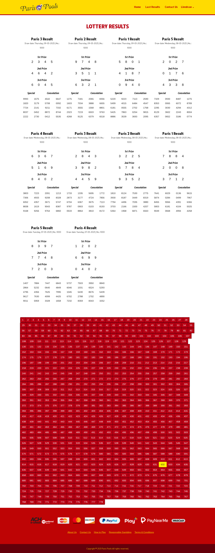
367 (155, 400)
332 (55, 395)
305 (186, 384)
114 (69, 341)
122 (130, 341)
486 (55, 432)
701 (186, 480)
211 (139, 362)
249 (93, 373)
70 (113, 330)
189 (139, 357)
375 (47, 405)
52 (171, 325)
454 (147, 421)
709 (78, 486)
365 (139, 400)
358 (86, 400)
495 (124, 432)
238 (178, 368)
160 (86, 352)
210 (132, 362)
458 (178, 421)
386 (132, 405)
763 (155, 496)
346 (163, 395)
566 (163, 448)
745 (186, 491)
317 (108, 389)
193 (170, 357)
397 (47, 411)
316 (101, 389)
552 (55, 448)
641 (62, 470)
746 (24, 496)
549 (32, 448)
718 (147, 486)
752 (70, 496)
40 (94, 325)
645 (93, 470)
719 (155, 486)
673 (139, 475)
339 (109, 395)
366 (147, 400)
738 (132, 491)
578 (86, 454)
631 (155, 464)
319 (124, 389)
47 (139, 325)
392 (178, 405)
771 (47, 502)
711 (93, 486)
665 (78, 475)
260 (178, 373)
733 (93, 491)
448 (101, 421)
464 (55, 427)
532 (70, 443)
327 (186, 389)
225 (78, 368)
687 (78, 480)
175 (32, 357)
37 (75, 325)
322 (147, 389)
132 (39, 346)
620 (70, 464)
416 (24, 416)
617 (47, 464)
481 (186, 427)
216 (178, 362)
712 (101, 486)
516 (116, 437)
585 (139, 454)
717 (139, 486)
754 (86, 496)
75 (146, 330)
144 (132, 346)
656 (178, 470)
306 (24, 389)
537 (109, 443)
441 (47, 421)
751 (62, 496)
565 (155, 448)
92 (81, 336)
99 (126, 336)
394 (24, 411)
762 (147, 496)
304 (178, 384)
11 (76, 320)
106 (180, 336)
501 (170, 432)
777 (93, 502)
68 (100, 330)
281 (170, 379)
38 (81, 325)
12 (83, 320)
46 (133, 325)
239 (186, 368)
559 (109, 448)
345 (155, 395)
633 (170, 464)
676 (163, 475)
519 (139, 437)
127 (169, 341)
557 (93, 448)
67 (94, 330)
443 (62, 421)
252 (116, 373)
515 (108, 437)
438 (24, 421)
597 (62, 459)
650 (132, 470)
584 (132, 454)
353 (47, 400)
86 (42, 336)
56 (23, 330)
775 (78, 502)
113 (62, 341)
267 (62, 379)
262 (24, 379)
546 (178, 443)
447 (93, 421)
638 (39, 470)
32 (42, 325)
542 (147, 443)
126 (161, 341)
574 (55, 454)
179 (62, 357)
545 (170, 443)
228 (101, 368)
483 (32, 432)
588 (163, 454)
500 (163, 432)
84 (29, 336)
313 (78, 389)
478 (163, 427)
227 (93, 368)
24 (160, 320)
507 (47, 437)
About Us (72, 532)
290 (70, 384)
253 (124, 373)
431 (139, 416)
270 (86, 379)
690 (101, 480)
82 (191, 330)
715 (124, 486)
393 (186, 405)
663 (62, 475)
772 (55, 502)
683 (47, 480)
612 (178, 459)
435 (170, 416)
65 (81, 330)
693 (124, 480)
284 (24, 384)
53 (178, 325)
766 (178, 496)
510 (70, 437)
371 (186, 400)
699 (170, 480)
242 (39, 373)
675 (155, 475)
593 (32, 459)
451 (124, 421)
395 (32, 411)
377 (62, 405)
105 (172, 336)
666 (86, 475)
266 (55, 379)
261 (186, 373)
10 (70, 320)
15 (102, 320)
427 (109, 416)
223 (62, 368)
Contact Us (171, 7)
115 (77, 341)
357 (78, 400)
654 (163, 470)
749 (47, 496)
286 (39, 384)
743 (170, 491)
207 (109, 362)
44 (120, 325)
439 (32, 421)
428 (116, 416)
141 (109, 346)
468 (86, 427)
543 (155, 443)
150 (178, 346)
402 (86, 411)
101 (141, 336)
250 (101, 373)
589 (170, 454)
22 (147, 320)
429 (124, 416)
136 (70, 346)
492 (101, 432)
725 (32, 491)
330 (39, 395)
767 (186, 496)
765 (170, 496)
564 (147, 448)
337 (93, 395)
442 (55, 421)
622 (86, 464)
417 (32, 416)
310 (55, 389)
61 (55, 330)
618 (55, 464)
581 (109, 454)
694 (132, 480)
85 (36, 336)
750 (55, 496)
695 (139, 480)
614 (24, 464)
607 (139, 459)
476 (147, 427)
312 (70, 389)
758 (116, 496)
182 (86, 357)
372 (24, 405)
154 (39, 352)
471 (109, 427)
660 (39, 475)
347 (170, 395)
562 (132, 448)
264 (39, 379)
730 (70, 491)
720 (162, 486)
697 (155, 480)
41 (100, 325)
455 (155, 421)
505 (32, 437)
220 (39, 368)
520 (147, 437)
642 (70, 470)
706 (55, 486)
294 (101, 384)
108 (24, 341)
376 (55, 405)
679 (186, 475)
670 (116, 475)
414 (178, 411)
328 (24, 395)
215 (170, 362)
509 (62, 437)
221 (47, 368)
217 (186, 362)
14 (96, 320)
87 (49, 336)
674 (147, 475)
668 (101, 475)
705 (47, 486)
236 (163, 368)
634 (178, 464)
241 (32, 373)
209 (124, 362)
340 (116, 395)
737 (124, 491)
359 (93, 400)
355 (62, 400)
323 (155, 389)
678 (178, 475)
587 (155, 454)
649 (124, 470)
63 (68, 330)
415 (186, 411)
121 (122, 341)
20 (134, 320)
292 (86, 384)
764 (163, 496)
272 (101, 379)
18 (121, 320)
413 (170, 411)
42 (107, 325)
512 (85, 437)
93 (88, 336)
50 (159, 325)
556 (86, 448)
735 (109, 491)
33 (49, 325)
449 (109, 421)
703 (32, 486)
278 (147, 379)
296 (116, 384)
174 (24, 357)
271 (93, 379)
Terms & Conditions (144, 532)
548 (24, 448)
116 (84, 341)
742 (163, 491)
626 (116, 464)
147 (155, 346)
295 (109, 384)
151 (186, 346)
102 (149, 336)
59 (42, 330)
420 (55, 416)
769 (32, 502)
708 (70, 486)
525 (186, 437)
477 (155, 427)
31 (36, 325)
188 (132, 357)
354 (55, 400)
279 (155, 379)
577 (78, 454)
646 (101, 470)
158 (70, 352)
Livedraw (186, 7)
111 (46, 341)
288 (55, 384)
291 (78, 384)
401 (78, 411)
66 (88, 330)
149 (170, 346)
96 (107, 336)
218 (24, 368)
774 (70, 502)
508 (55, 437)
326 (178, 389)
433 (155, 416)
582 (116, 454)
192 (163, 357)
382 (101, 405)
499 (155, 432)
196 (24, 362)
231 (124, 368)
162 (101, 352)
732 (86, 491)
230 (116, 368)
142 (116, 346)
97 (113, 336)
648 (116, 470)
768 (24, 502)
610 (163, 459)
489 (78, 432)
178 (55, 357)
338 (101, 395)
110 (39, 341)
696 (147, 480)
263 (32, 379)
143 (124, 346)
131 (32, 346)
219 (32, 368)
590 (178, 454)
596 (55, 459)
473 (124, 427)
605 (124, 459)
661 (47, 475)
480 (178, 427)
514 (101, 437)
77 (159, 330)
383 (109, 405)
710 (86, 486)
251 (109, 373)
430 (132, 416)
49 (152, 325)
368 (163, 400)
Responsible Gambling (120, 532)
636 (24, 470)
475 (139, 427)
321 (139, 389)
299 (139, 384)
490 (86, 432)
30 (29, 325)
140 (101, 346)
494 (116, 432)
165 (124, 352)
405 (109, 411)
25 (167, 320)
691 (109, 480)
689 (93, 480)
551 (47, 448)
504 (24, 437)
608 (147, 459)
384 (116, 405)
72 (126, 330)
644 (86, 470)
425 (93, 416)
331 (47, 395)
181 (78, 357)
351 (32, 400)
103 (157, 336)
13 (89, 320)
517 (124, 437)
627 (124, 464)
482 (24, 432)
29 (23, 325)
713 (108, 486)
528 (39, 443)
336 (86, 395)
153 (32, 352)
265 (47, 379)
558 (101, 448)
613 (186, 459)
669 (109, 475)
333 (62, 395)
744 (178, 491)
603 (109, 459)
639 (47, 470)
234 (147, 368)
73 (133, 330)
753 (78, 496)
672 (132, 475)
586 (147, 454)
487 (62, 432)
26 (173, 320)
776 (86, 502)
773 (62, 502)
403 (93, 411)
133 (47, 346)
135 (62, 346)
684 (55, 480)
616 (39, 464)
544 (163, 443)
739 (139, 491)
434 (163, 416)
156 (55, 352)
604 (116, 459)
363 (124, 400)
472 (116, 427)
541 (139, 443)
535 (93, 443)
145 (139, 346)
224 (70, 368)
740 (147, 491)
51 (165, 325)
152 (24, 352)
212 (147, 362)
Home (137, 7)
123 (138, 341)
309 (47, 389)
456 (163, 421)
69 (107, 330)
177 (47, 357)
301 (155, 384)
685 (62, 480)
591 (186, 454)
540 (132, 443)
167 (139, 352)
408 (132, 411)
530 (55, 443)
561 (124, 448)
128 (176, 341)
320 (132, 389)
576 (70, 454)
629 (139, 464)
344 (147, 395)
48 (146, 325)
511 (78, 437)
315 (93, 389)
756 (101, 496)
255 (139, 373)
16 (109, 320)
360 (101, 400)
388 (147, 405)
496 (132, 432)
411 (155, 411)
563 (139, 448)
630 (147, 464)
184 (101, 357)
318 (116, 389)
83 (23, 336)
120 (115, 341)
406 (116, 411)
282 (178, 379)
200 (55, 362)
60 (49, 330)
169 (155, 352)
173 (186, 352)
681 (32, 480)
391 (170, 405)
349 (186, 395)
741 (155, 491)
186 (116, 357)
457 (170, 421)
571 (32, 454)
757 (109, 496)
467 (78, 427)
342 (132, 395)
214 (162, 362)
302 (163, 384)
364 (132, 400)
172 (178, 352)
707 (62, 486)
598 (70, 459)
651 (139, 470)
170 (163, 352)
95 (100, 336)
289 (62, 384)
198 (39, 362)
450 (116, 421)
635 (186, 464)
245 (62, 373)
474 (132, 427)
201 (62, 362)
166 (132, 352)
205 (93, 362)
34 (55, 325)
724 (24, 491)
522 (162, 437)
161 (93, 352)
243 (47, 373)
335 (78, 395)
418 (39, 416)
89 (62, 336)
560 (116, 448)
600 (86, 459)
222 (55, 368)
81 (184, 330)
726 (39, 491)
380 (86, 405)
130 (24, 346)
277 (139, 379)
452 (132, 421)
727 (47, 491)
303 (170, 384)
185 (109, 357)
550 (39, 448)
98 (120, 336)
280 (163, 379)
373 (32, 405)
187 (124, 357)
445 (78, 421)
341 (124, 395)
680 (24, 480)
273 (109, 379)
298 (132, 384)
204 (86, 362)
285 (32, 384)
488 (70, 432)
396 (39, 411)
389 (155, 405)
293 (93, 384)
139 (93, 346)
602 (101, 459)
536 (101, 443)
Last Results (152, 7)
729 (62, 491)
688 (86, 480)
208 (116, 362)
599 (78, 459)
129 (184, 341)
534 (86, 443)
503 (186, 432)
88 (55, 336)
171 (170, 352)
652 (147, 470)
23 (154, 320)
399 (62, 411)
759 (124, 496)
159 (78, 352)
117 (92, 341)
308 (39, 389)
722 (178, 486)
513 (93, 437)
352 (39, 400)
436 (178, 416)
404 (101, 411)
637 (32, 470)
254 (132, 373)
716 (132, 486)
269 (78, 379)
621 (78, 464)
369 (170, 400)
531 (62, 443)
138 (86, 346)
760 (132, 496)
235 (155, 368)
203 (78, 362)
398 (55, 411)
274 (116, 379)
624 (101, 464)
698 (163, 480)
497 (139, 432)
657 (186, 470)
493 (109, 432)
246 (70, 373)
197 (32, 362)
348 (178, 395)
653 (155, 470)
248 (86, 373)
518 (132, 437)
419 (47, 416)
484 (39, 432)
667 (93, 475)
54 (184, 325)
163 (109, 352)
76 (152, 330)
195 (186, 357)
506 (39, 437)
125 (153, 341)
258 (163, 373)
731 (78, 491)
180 (70, 357)
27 (179, 320)
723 (186, 486)
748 (39, 496)
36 (68, 325)
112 (54, 341)
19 (128, 320)
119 (107, 341)
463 (47, 427)
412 (162, 411)
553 (62, 448)
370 (178, 400)
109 (32, 341)
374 (39, 405)
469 (93, 427)
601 (93, 459)
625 (109, 464)
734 (101, 491)
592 (24, 459)
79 (171, 330)
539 (124, 443)
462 (39, 427)
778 (101, 502)
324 (162, 389)
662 (55, 475)
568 (178, 448)
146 (147, 346)
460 (24, 427)
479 (170, 427)
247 (78, 373)
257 (155, 373)
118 (99, 341)
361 (109, 400)
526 (24, 443)
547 (186, 443)
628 (132, 464)
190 (147, 357)
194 (178, 357)
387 (139, 405)
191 (155, 357)
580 (101, 454)
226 (86, 368)
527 (32, 443)
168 (147, 352)
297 (124, 384)
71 (120, 330)
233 (139, 368)
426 (101, 416)
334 (70, 395)
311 (62, 389)
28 (186, 320)
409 (139, 411)
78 (165, 330)
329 (32, 395)
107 (188, 336)
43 (113, 325)
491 (93, 432)
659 (32, 475)
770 (39, 502)
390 (163, 405)
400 (70, 411)
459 (186, 421)
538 (116, 443)
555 (78, 448)
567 (170, 448)
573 (47, 454)
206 (101, 362)
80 (178, 330)
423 (78, 416)
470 (101, 427)
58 (36, 330)
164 (116, 352)
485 (47, 432)
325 (170, 389)
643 (78, 470)
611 (170, 459)
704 (39, 486)
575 (62, 454)
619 (62, 464)
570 (24, 454)
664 (70, 475)
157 (62, 352)
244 (55, 373)
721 (170, 486)
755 (93, 496)
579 (93, 454)
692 (116, 480)
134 (55, 346)
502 (178, 432)
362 (116, 400)
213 (155, 362)
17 (115, 320)
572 (39, 454)
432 (147, 416)
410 (147, 411)
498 (147, 432)
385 (124, 405)
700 (178, 480)
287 (47, 384)
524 (178, 437)
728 (55, 491)
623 (93, 464)
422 (70, 416)
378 (70, 405)
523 (170, 437)
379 (78, 405)
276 (132, 379)
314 (85, 389)
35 (62, 325)
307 (32, 389)
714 (116, 486)
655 (170, 470)
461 (32, 427)
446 (86, 421)
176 (39, 357)
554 (70, 448)
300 (147, 384)
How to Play (100, 532)
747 (32, 496)
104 (164, 336)
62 (62, 330)
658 (24, 475)
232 (132, 368)
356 (70, 400)
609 (155, 459)
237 (170, 368)
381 (93, 405)
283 (186, 379)
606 (132, 459)
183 (93, 357)
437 (186, 416)
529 (47, 443)
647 (109, 470)
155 (47, 352)
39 (88, 325)
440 (39, 421)
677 (170, 475)
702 (24, 486)
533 (78, 443)
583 (124, 454)
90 (68, 336)
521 (155, 437)
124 (145, 341)
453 (139, 421)
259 (170, 373)
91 (75, 336)
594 (39, 459)
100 (134, 336)
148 (163, 346)
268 (70, 379)
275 (124, 379)
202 (70, 362)
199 (47, 362)
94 (94, 336)
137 (78, 346)
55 (191, 325)
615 (32, 464)
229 (109, 368)
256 (147, 373)
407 (124, 411)
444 (70, 421)
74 (139, 330)
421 (62, 416)
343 (139, 395)
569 (186, 448)
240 (24, 373)
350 (24, 400)
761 (139, 496)
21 (141, 320)
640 (55, 470)
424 (86, 416)
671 (124, 475)
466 (70, 427)
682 (39, 480)
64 (75, 330)
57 (29, 330)
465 (62, 427)
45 (126, 325)
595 (47, 459)
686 (70, 480)
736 (116, 491)
